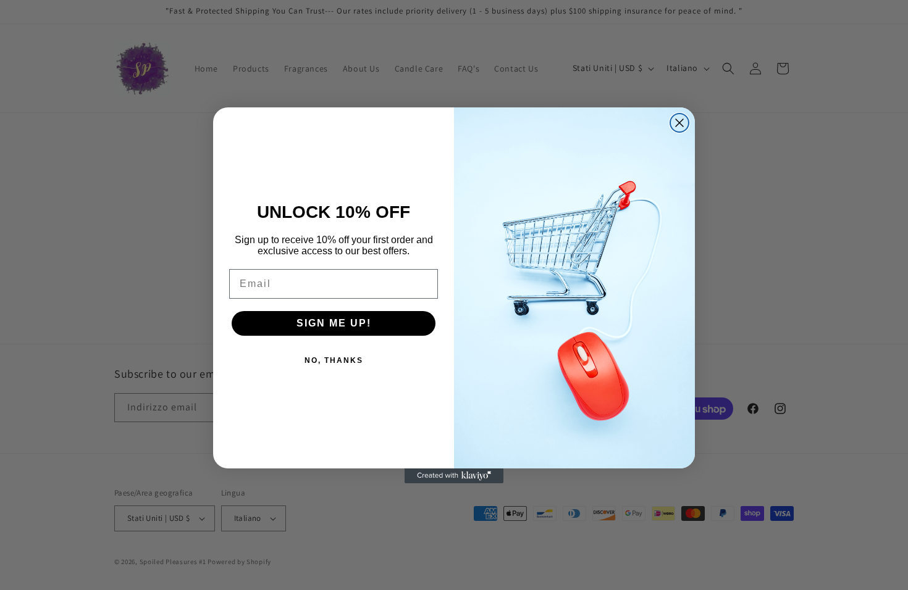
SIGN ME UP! (333, 323)
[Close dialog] (679, 123)
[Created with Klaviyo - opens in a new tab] (454, 475)
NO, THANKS (334, 360)
